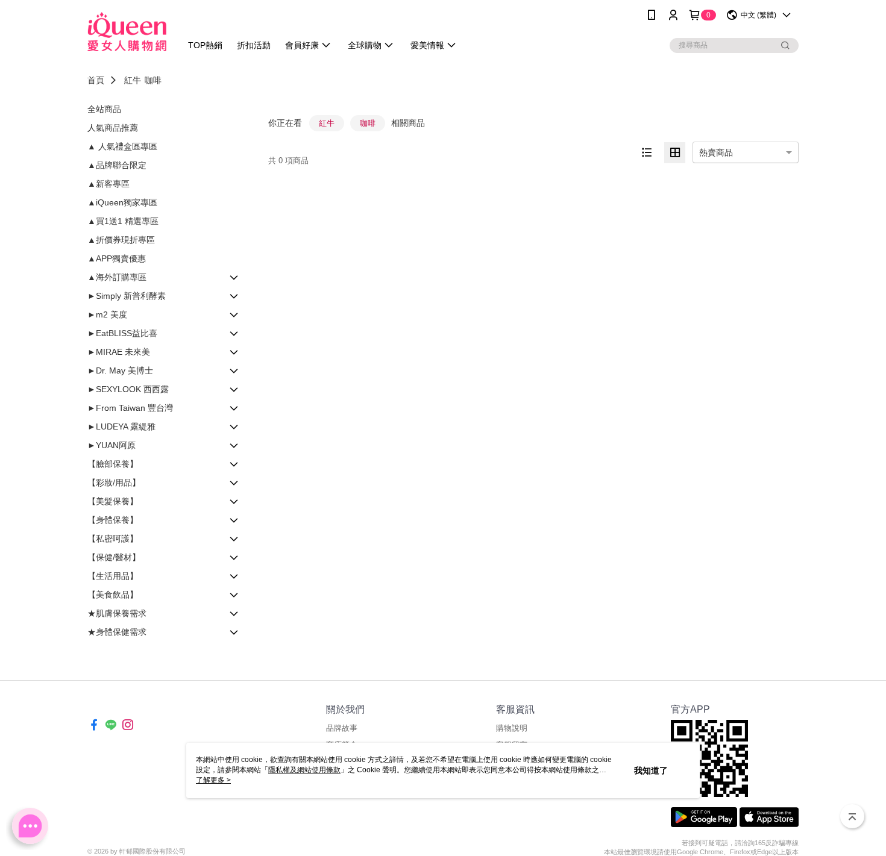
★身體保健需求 (116, 632)
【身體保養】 (112, 520)
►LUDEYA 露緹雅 (121, 426)
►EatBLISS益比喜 (122, 333)
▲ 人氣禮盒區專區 (122, 146)
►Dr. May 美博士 (120, 370)
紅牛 (132, 80)
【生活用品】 (112, 576)
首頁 (95, 80)
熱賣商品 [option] (716, 152)
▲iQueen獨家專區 (122, 202)
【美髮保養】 (112, 501)
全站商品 (104, 109)
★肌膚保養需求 (116, 613)
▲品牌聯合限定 (116, 165)
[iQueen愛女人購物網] (126, 31)
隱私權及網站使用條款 (304, 770)
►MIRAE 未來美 (118, 352)
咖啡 (153, 80)
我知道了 (651, 770)
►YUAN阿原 (111, 445)
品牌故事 (341, 728)
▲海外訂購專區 (116, 277)
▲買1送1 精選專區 (123, 221)
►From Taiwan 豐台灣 (130, 408)
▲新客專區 (108, 184)
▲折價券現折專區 (121, 240)
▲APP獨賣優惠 (116, 258)
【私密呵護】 (112, 538)
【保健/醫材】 (113, 557)
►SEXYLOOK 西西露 (128, 389)
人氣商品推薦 (112, 128)
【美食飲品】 (112, 594)
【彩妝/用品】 (113, 482)
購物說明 (511, 728)
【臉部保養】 (112, 464)
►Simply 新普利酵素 (126, 296)
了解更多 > (213, 780)
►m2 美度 (107, 314)
